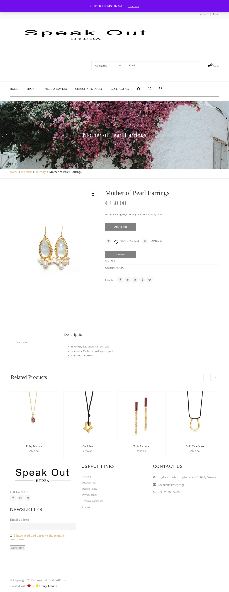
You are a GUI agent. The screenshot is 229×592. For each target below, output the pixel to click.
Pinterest (28, 498)
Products (26, 172)
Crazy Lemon (47, 586)
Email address (20, 519)
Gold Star (87, 446)
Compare (156, 241)
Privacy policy (89, 495)
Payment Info (89, 482)
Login (216, 14)
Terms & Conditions (92, 501)
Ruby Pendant (34, 446)
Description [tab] (21, 342)
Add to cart (120, 226)
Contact (86, 507)
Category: (110, 268)
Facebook (13, 498)
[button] (93, 195)
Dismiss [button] (133, 6)
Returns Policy (89, 488)
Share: (109, 279)
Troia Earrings (141, 446)
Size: (107, 261)
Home (14, 172)
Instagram (20, 498)
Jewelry (41, 172)
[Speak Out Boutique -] (87, 34)
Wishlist (204, 14)
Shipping (86, 476)
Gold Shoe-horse (195, 446)
